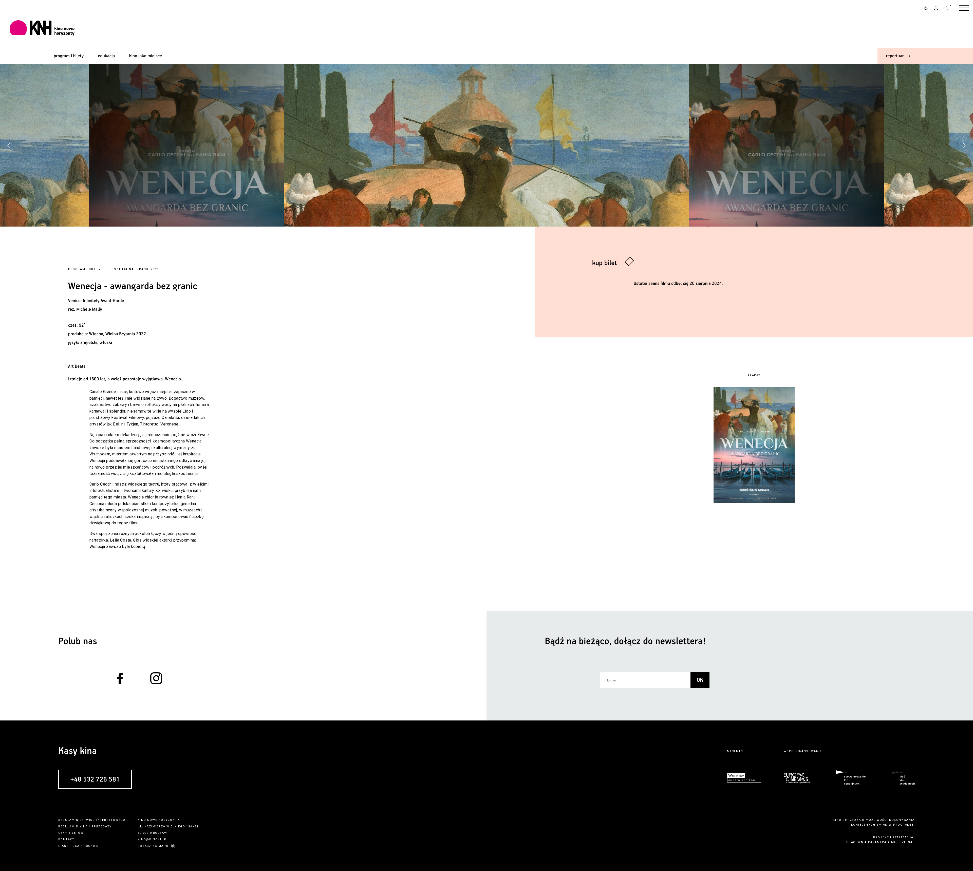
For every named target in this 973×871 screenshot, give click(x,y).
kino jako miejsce (145, 56)
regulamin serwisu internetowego (91, 820)
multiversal (903, 842)
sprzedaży (101, 826)
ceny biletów (71, 833)
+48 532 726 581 (95, 780)
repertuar (895, 56)
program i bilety (69, 56)
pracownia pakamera (866, 842)
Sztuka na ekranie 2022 (136, 269)
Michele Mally (89, 309)
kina (84, 826)
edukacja (106, 56)
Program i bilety (84, 269)
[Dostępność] (924, 8)
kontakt (66, 839)
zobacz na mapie (153, 846)
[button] (964, 145)
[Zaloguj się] (936, 8)
